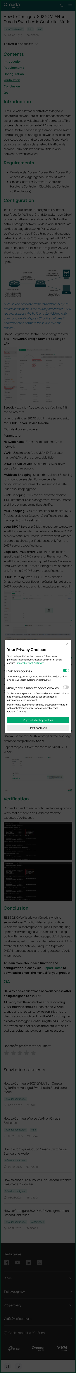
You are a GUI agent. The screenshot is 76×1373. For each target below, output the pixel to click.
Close (67, 644)
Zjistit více (39, 663)
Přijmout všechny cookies (38, 720)
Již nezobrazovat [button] (24, 663)
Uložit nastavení (37, 728)
